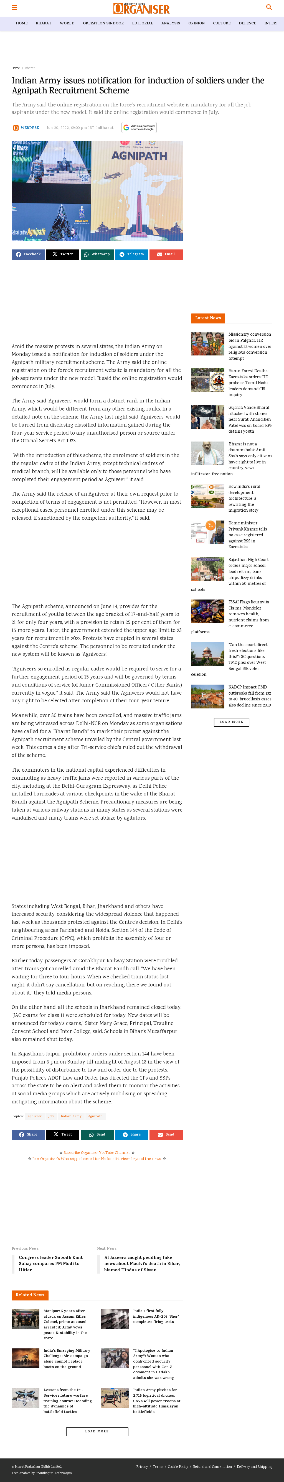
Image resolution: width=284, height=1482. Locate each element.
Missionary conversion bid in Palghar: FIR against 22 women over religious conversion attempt (250, 346)
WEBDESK (30, 128)
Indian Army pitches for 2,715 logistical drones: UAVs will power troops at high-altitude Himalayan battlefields (157, 1401)
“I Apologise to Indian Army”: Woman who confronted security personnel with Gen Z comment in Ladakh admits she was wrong (153, 1364)
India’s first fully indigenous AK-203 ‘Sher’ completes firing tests (156, 1316)
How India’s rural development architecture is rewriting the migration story (244, 499)
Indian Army (71, 1116)
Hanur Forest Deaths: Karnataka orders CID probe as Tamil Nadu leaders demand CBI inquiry (248, 383)
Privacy (142, 1467)
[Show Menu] (14, 8)
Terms (158, 1467)
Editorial (142, 24)
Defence (247, 24)
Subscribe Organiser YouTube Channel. (97, 1153)
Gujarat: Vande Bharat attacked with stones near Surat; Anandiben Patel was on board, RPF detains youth (250, 420)
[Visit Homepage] (141, 8)
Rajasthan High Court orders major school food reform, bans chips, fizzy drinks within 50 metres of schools (230, 575)
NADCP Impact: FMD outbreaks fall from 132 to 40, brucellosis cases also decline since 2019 (250, 696)
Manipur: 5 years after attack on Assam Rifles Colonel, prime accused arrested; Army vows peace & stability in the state (65, 1325)
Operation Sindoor (103, 24)
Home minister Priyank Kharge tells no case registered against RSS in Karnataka (248, 535)
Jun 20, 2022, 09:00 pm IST (71, 128)
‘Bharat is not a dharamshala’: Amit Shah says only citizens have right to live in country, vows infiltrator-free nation (231, 459)
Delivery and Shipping (254, 1467)
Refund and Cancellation (212, 1467)
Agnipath (95, 1116)
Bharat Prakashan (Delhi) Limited (38, 1467)
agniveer (35, 1116)
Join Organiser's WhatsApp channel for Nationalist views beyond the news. (97, 1159)
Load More (97, 1431)
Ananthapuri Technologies (54, 1473)
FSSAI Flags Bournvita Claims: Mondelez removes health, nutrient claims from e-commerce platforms (230, 617)
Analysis (170, 24)
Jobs (51, 1116)
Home (21, 24)
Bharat (44, 24)
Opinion (196, 24)
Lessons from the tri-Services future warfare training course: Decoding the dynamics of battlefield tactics (68, 1401)
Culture (221, 24)
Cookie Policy (178, 1467)
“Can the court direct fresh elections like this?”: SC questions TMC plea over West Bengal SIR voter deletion (229, 660)
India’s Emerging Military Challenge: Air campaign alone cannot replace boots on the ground (67, 1359)
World (67, 24)
